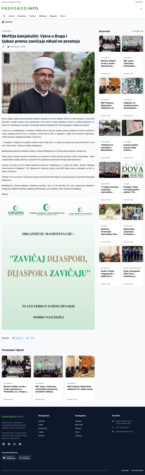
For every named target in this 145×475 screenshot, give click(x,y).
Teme (77, 432)
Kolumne (127, 142)
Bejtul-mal (79, 425)
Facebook (19, 338)
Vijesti (11, 16)
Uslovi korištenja (137, 470)
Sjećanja (78, 436)
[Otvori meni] (4, 16)
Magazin (53, 16)
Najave (127, 184)
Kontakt (139, 2)
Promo (62, 16)
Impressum (125, 470)
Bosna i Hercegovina (132, 268)
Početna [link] (8, 22)
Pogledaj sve (137, 31)
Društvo (32, 16)
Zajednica (21, 16)
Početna (42, 421)
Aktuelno (105, 268)
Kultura (41, 432)
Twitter (32, 338)
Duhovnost (105, 142)
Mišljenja (43, 16)
